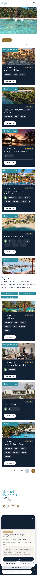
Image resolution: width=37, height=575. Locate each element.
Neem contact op (10, 563)
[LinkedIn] (18, 506)
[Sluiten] (34, 569)
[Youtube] (13, 506)
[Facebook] (8, 506)
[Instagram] (4, 506)
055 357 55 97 (26, 563)
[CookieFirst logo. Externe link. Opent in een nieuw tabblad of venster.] (2, 277)
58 (22, 471)
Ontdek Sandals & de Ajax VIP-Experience (18, 559)
